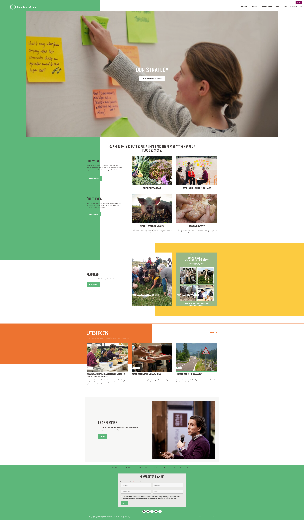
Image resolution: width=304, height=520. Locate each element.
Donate (189, 468)
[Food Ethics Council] (24, 7)
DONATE (299, 2)
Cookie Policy (214, 517)
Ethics (156, 468)
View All (212, 332)
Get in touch (177, 468)
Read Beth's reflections (204, 78)
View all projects (94, 178)
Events (102, 436)
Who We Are (116, 468)
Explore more (93, 285)
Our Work (128, 468)
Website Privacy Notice (203, 517)
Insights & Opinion (143, 468)
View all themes (93, 214)
